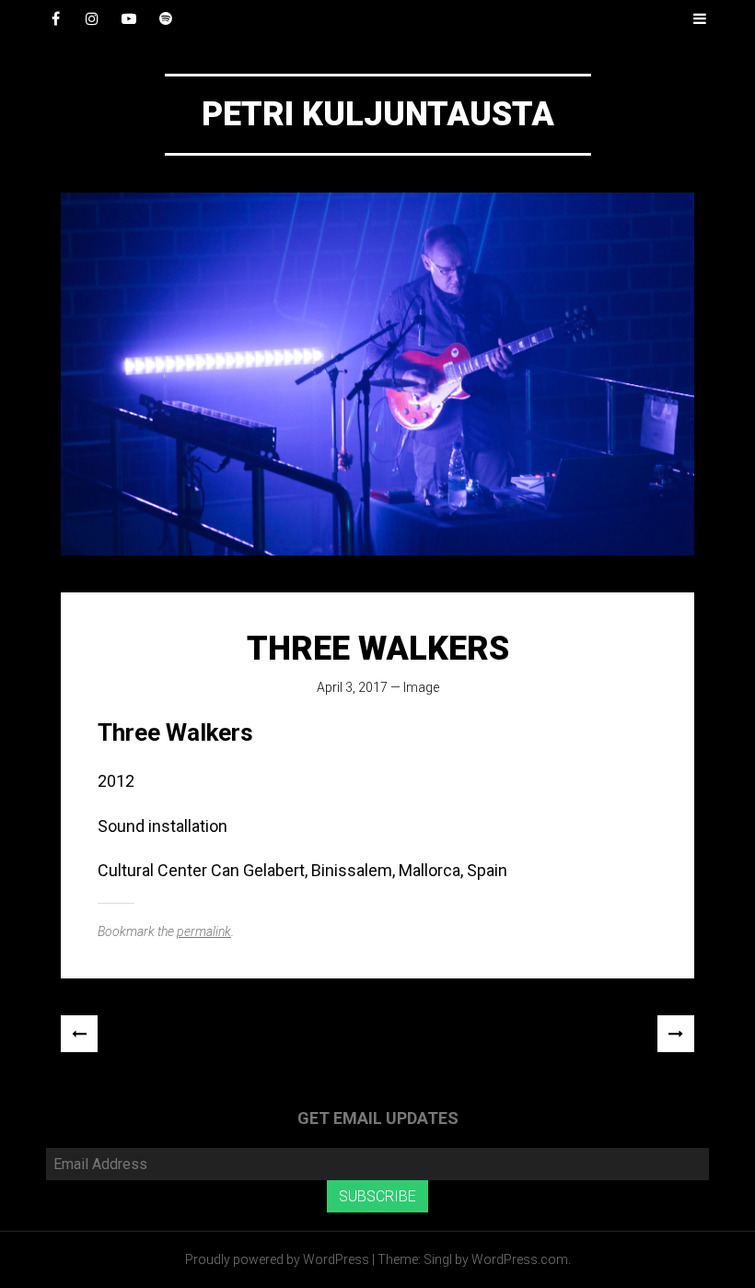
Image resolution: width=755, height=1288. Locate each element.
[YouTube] (128, 18)
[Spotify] (165, 18)
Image (421, 687)
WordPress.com (519, 1259)
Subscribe (377, 1196)
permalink (204, 931)
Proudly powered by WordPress (277, 1259)
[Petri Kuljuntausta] (377, 374)
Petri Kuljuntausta (378, 114)
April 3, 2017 (352, 687)
